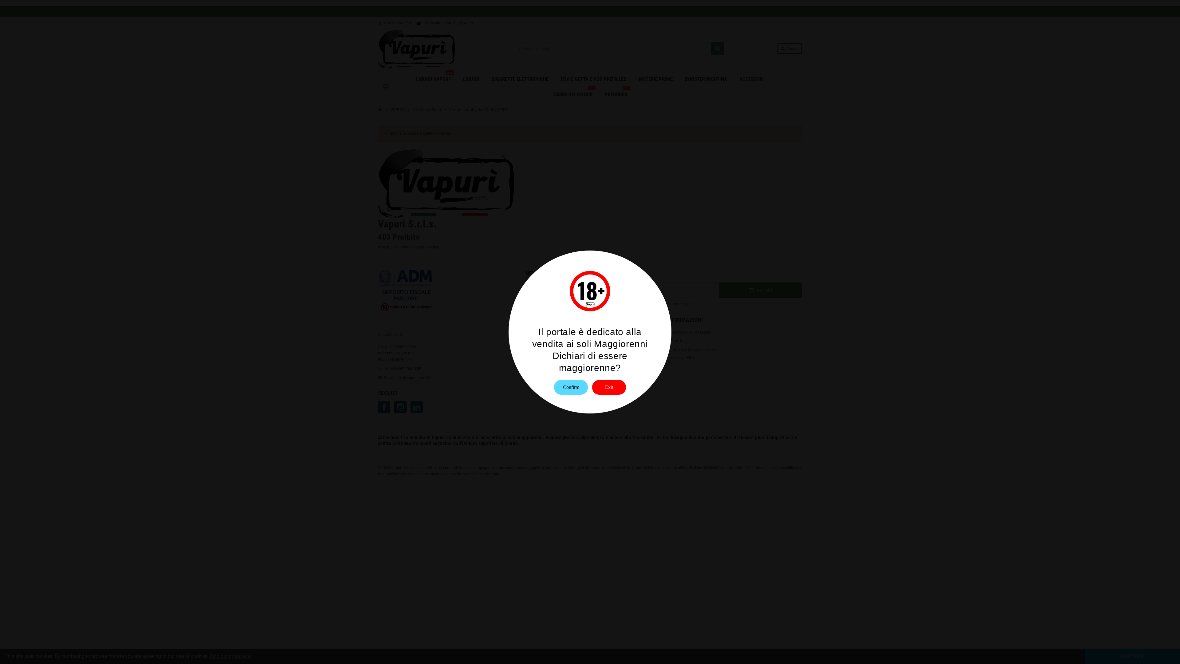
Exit (609, 387)
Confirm (571, 387)
